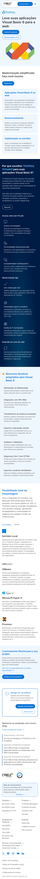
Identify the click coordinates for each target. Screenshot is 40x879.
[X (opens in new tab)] (3, 853)
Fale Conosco (27, 830)
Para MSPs (6, 825)
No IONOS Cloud (8, 807)
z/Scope (25, 814)
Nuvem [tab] (16, 524)
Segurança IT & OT (9, 811)
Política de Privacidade (10, 860)
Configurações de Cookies (11, 872)
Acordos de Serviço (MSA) (11, 868)
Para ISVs (5, 829)
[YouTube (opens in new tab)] (18, 853)
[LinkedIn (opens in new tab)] (23, 853)
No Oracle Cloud (8, 804)
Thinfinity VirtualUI (29, 807)
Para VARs (6, 832)
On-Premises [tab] (6, 524)
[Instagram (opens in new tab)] (13, 853)
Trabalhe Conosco (28, 826)
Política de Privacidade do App (13, 864)
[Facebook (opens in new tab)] (8, 853)
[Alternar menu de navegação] (35, 4)
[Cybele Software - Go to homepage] (8, 3)
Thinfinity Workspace (30, 804)
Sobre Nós (26, 823)
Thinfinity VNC (27, 811)
